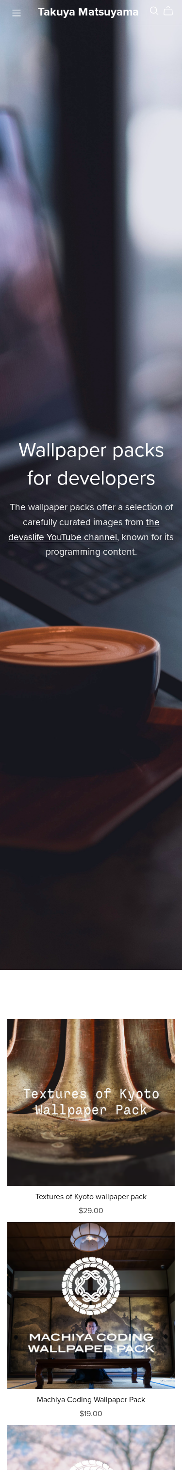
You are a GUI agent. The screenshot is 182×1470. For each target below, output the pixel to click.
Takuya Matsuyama (88, 12)
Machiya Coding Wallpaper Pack (91, 1400)
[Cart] (172, 11)
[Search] (154, 11)
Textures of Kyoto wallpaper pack (91, 1197)
